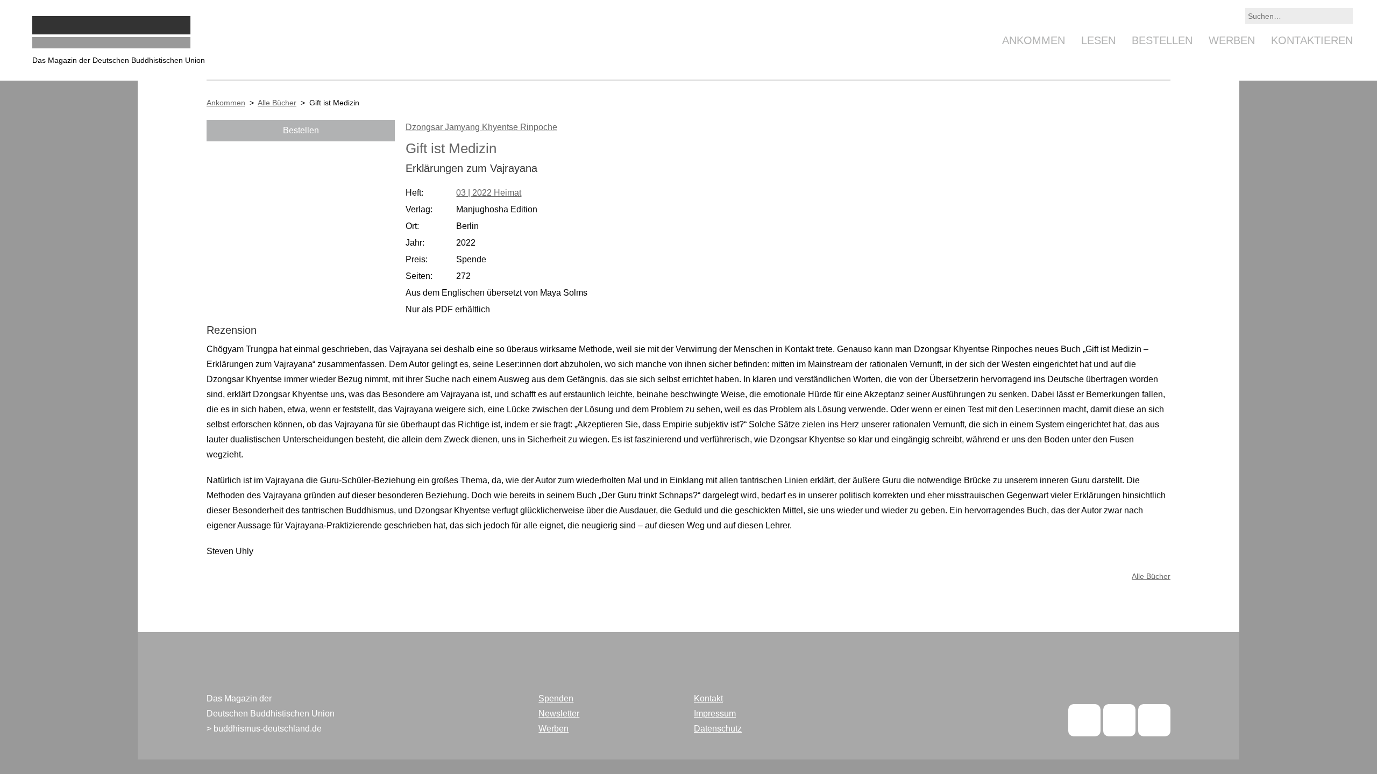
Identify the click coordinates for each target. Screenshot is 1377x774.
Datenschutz (718, 728)
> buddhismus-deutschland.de (264, 728)
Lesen (1098, 40)
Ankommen (1033, 40)
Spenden (555, 698)
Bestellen (1162, 40)
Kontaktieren (1312, 40)
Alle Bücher (277, 102)
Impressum (715, 713)
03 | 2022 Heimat (488, 192)
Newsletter (558, 713)
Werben (1232, 40)
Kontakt (708, 698)
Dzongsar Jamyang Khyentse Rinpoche (481, 127)
